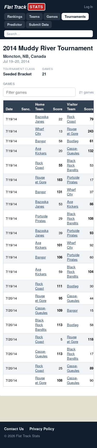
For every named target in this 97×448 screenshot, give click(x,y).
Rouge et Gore (72, 131)
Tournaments (75, 16)
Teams (34, 16)
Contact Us (14, 428)
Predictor (14, 24)
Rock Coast (71, 119)
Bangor (40, 140)
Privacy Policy (41, 428)
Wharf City (39, 131)
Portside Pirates (73, 179)
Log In (88, 6)
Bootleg (72, 140)
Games (52, 16)
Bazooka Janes (41, 119)
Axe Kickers (41, 150)
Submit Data (39, 24)
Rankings (14, 16)
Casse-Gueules (73, 150)
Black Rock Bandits (72, 165)
